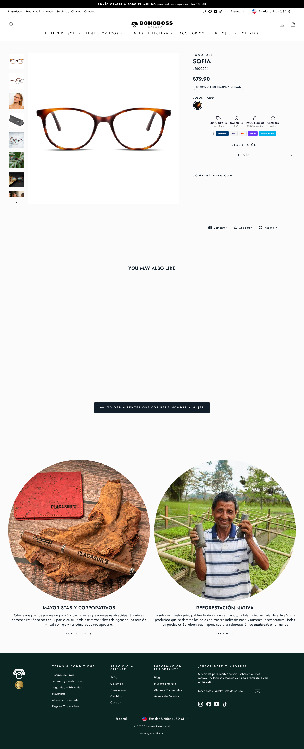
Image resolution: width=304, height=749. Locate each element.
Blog (157, 677)
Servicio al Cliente (68, 11)
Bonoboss (203, 55)
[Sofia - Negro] (201, 211)
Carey (198, 105)
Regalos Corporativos (65, 706)
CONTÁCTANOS (79, 633)
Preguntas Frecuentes (39, 11)
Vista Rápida (42, 344)
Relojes (224, 33)
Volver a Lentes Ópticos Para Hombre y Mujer (154, 407)
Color (203, 98)
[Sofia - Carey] (195, 211)
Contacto (89, 11)
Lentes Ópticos (103, 33)
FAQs (113, 677)
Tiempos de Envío (63, 675)
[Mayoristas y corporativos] (79, 530)
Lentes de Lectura (150, 33)
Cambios (116, 696)
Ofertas (250, 33)
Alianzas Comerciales (65, 700)
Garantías (116, 684)
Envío (244, 155)
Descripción (244, 145)
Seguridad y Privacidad (67, 687)
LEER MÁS (225, 633)
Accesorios (193, 33)
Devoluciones (118, 690)
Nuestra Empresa (165, 684)
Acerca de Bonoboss (167, 696)
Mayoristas (15, 11)
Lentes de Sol (61, 33)
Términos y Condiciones (67, 681)
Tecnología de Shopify (152, 733)
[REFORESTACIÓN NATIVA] (225, 530)
